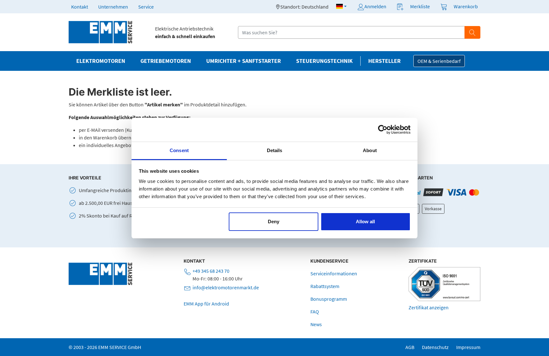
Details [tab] (274, 150)
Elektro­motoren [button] (100, 60)
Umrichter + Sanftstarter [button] (243, 60)
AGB (409, 347)
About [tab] (370, 150)
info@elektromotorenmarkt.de (226, 287)
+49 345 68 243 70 (211, 271)
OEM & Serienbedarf (439, 61)
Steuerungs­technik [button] (324, 60)
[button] (341, 6)
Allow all (365, 221)
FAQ (314, 311)
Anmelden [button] (375, 6)
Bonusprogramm (328, 299)
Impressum (468, 347)
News (316, 324)
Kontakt (79, 6)
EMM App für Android (206, 303)
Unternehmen (113, 6)
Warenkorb (466, 6)
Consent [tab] (179, 150)
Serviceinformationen (333, 273)
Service (146, 6)
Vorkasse (433, 209)
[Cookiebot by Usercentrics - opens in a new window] (382, 129)
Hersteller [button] (384, 60)
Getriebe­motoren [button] (165, 60)
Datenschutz (435, 347)
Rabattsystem (324, 286)
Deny (273, 221)
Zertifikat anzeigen (429, 307)
